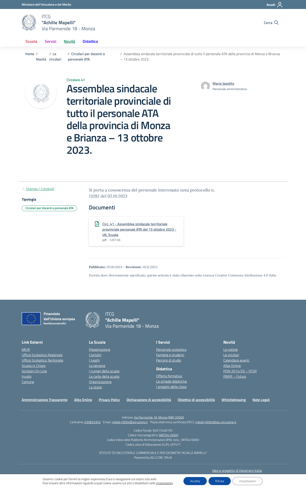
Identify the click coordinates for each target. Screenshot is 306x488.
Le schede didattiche (171, 381)
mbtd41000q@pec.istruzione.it (215, 422)
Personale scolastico (171, 349)
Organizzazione (100, 381)
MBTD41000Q (168, 435)
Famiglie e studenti (170, 355)
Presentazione (99, 349)
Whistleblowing (234, 399)
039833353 (92, 422)
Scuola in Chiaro (33, 365)
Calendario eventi (236, 360)
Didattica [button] (90, 41)
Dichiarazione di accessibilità (149, 399)
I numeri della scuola (104, 371)
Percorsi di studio (168, 360)
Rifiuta (219, 481)
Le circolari (231, 355)
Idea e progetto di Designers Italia (237, 470)
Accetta (195, 481)
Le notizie (230, 349)
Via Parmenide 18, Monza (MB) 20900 (159, 417)
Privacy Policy (109, 399)
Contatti (95, 355)
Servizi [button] (50, 41)
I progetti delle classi (171, 386)
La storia (95, 387)
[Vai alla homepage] (29, 23)
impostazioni (164, 483)
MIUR (26, 349)
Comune (28, 381)
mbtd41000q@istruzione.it (130, 422)
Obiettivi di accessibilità (196, 399)
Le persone (97, 365)
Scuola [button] (31, 41)
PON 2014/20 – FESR (240, 371)
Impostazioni (247, 481)
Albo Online (232, 365)
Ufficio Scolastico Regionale (42, 355)
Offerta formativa (169, 376)
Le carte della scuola (104, 376)
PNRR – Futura (234, 376)
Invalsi (26, 376)
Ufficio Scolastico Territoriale (42, 360)
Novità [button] (69, 41)
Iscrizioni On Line (34, 371)
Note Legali (261, 399)
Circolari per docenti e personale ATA (49, 208)
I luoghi (94, 360)
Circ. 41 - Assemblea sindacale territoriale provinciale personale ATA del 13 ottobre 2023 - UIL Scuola (139, 229)
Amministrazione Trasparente (44, 399)
